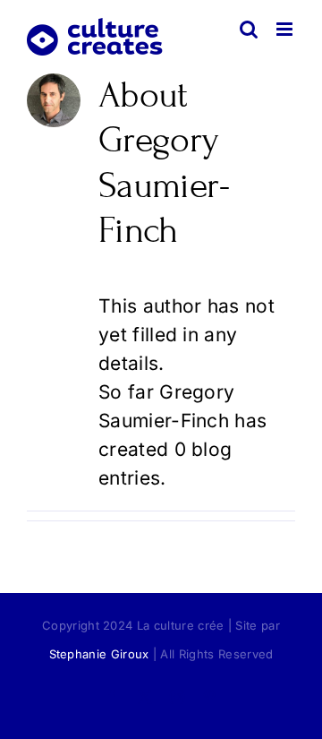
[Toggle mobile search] (249, 29)
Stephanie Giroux (99, 654)
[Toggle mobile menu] (285, 29)
